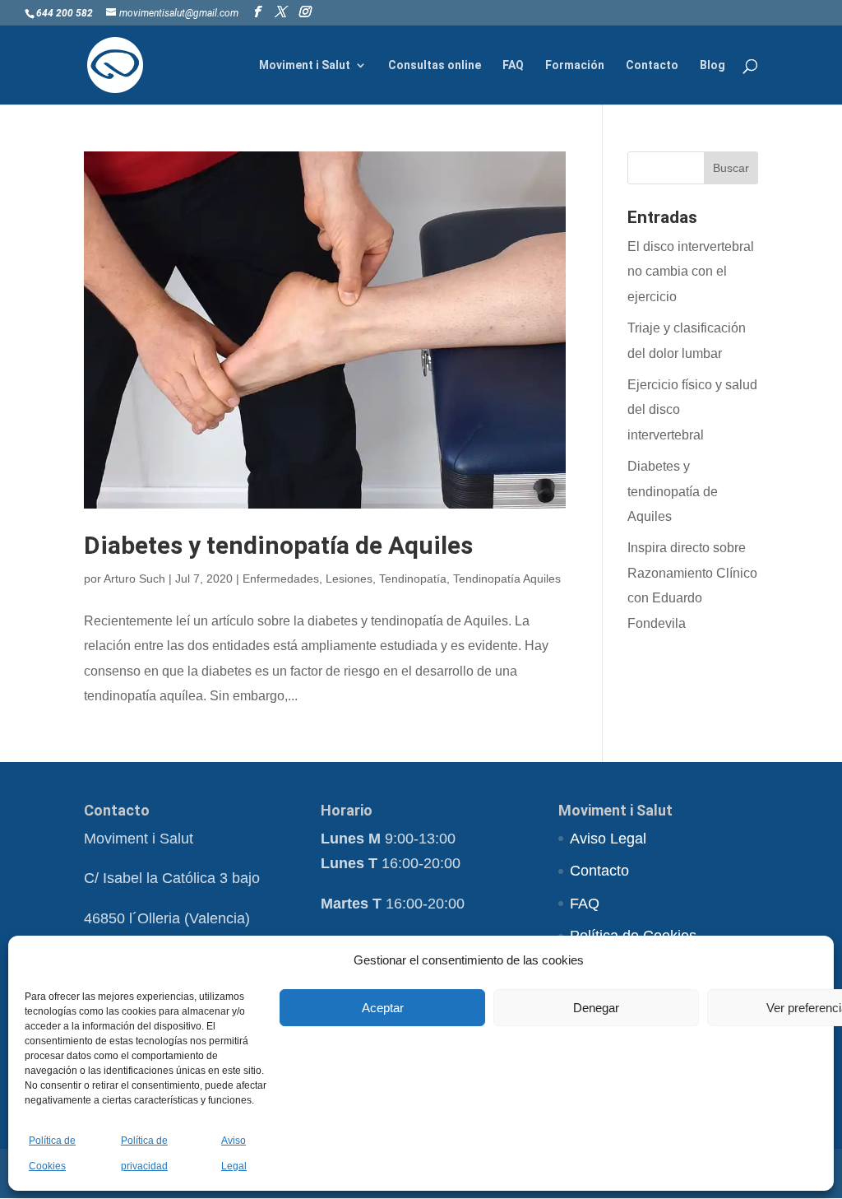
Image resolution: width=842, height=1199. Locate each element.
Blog (712, 65)
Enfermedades (281, 578)
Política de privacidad (144, 1153)
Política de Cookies (52, 1153)
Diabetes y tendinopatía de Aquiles (278, 545)
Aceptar (383, 1008)
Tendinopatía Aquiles (507, 578)
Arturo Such (134, 578)
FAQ (513, 65)
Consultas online (434, 65)
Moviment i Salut (304, 65)
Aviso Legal (234, 1153)
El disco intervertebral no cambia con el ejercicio (690, 271)
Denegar (596, 1008)
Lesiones (349, 578)
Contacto (652, 65)
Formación (574, 65)
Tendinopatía (412, 578)
